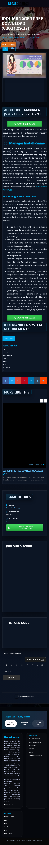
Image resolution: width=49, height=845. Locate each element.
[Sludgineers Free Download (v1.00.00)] (24, 435)
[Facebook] (6, 380)
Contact (7, 827)
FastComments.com (26, 696)
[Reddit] (43, 380)
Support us (38, 723)
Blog (6, 824)
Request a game (24, 723)
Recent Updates (34, 739)
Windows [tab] (9, 338)
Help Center (8, 834)
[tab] (5, 48)
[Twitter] (12, 380)
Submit (11, 678)
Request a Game (35, 742)
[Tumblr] (37, 380)
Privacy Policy (9, 817)
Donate (31, 749)
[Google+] (18, 380)
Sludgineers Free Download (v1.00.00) (23, 470)
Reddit (31, 752)
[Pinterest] (24, 380)
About (6, 820)
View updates (10, 723)
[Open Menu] (3, 2)
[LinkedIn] (31, 380)
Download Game (26, 124)
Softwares (32, 745)
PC (6, 474)
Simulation (38, 464)
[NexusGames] (18, 3)
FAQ (5, 830)
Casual (32, 464)
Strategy (17, 508)
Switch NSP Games (35, 756)
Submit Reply (33, 660)
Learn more (8, 805)
